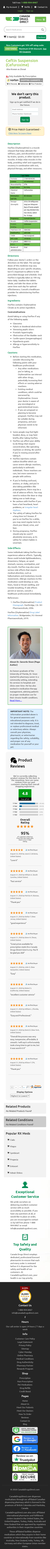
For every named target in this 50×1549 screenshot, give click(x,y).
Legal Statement (25, 1342)
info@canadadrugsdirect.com (25, 1312)
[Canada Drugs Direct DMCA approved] (25, 1468)
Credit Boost (25, 1391)
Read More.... (16, 700)
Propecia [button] (14, 1159)
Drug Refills (25, 1388)
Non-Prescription (25, 1381)
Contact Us (42, 7)
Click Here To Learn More (19, 133)
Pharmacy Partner (25, 1365)
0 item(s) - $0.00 (15, 36)
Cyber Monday (25, 1352)
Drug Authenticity (25, 1362)
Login (20, 10)
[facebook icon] (25, 1317)
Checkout (41, 37)
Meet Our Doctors (25, 1410)
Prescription (25, 1378)
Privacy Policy (25, 1345)
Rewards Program (25, 1368)
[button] (24, 82)
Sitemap (25, 1348)
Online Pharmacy (25, 1355)
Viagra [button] (13, 1146)
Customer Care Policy (25, 1338)
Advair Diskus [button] (16, 1172)
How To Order (25, 1414)
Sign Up (25, 119)
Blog (25, 1424)
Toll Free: (25, 2)
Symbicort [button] (14, 1153)
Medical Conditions (25, 1358)
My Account (11, 7)
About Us (25, 1404)
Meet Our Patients (25, 1407)
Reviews (25, 1417)
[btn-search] (42, 30)
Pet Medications (25, 1384)
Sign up (29, 10)
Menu (39, 19)
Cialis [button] (12, 1139)
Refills (27, 7)
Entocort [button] (14, 1166)
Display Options (25, 1092)
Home (25, 1400)
